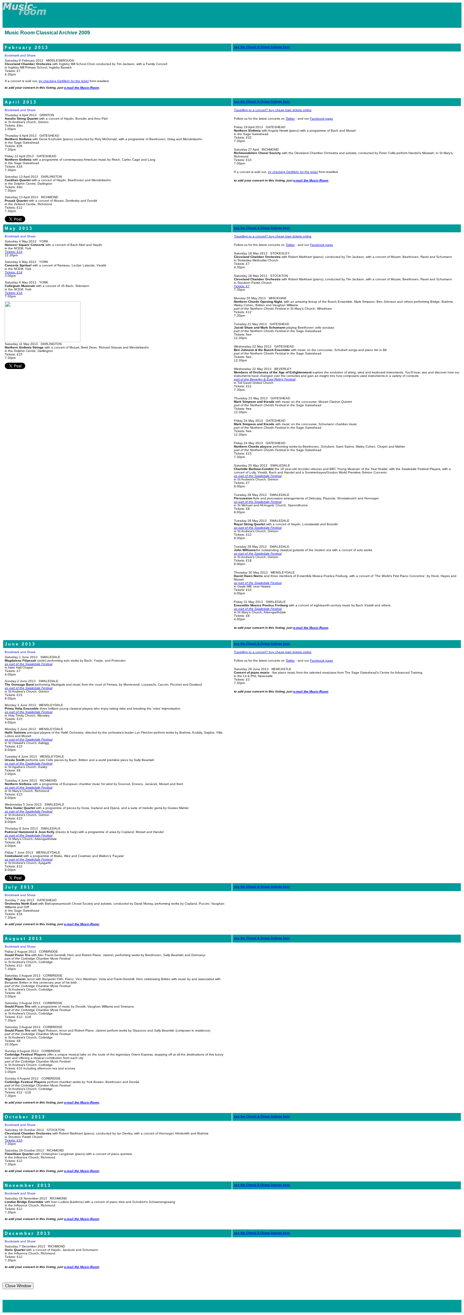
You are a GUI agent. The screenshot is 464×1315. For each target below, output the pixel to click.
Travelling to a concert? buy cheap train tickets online (273, 110)
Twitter (290, 118)
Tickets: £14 (13, 251)
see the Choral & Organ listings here (262, 47)
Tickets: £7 (242, 286)
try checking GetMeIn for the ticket (64, 81)
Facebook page (321, 118)
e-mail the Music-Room (81, 87)
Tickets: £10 (13, 1140)
